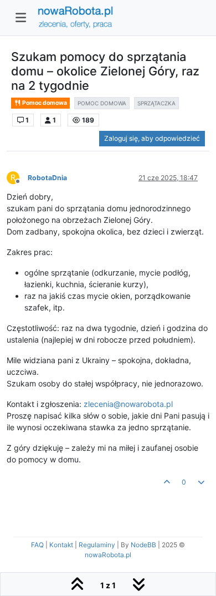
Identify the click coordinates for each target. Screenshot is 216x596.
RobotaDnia (47, 178)
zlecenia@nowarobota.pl (128, 404)
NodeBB (143, 545)
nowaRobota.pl (108, 555)
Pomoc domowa (44, 102)
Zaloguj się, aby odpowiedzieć (152, 138)
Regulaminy (97, 545)
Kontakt (61, 545)
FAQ (37, 545)
